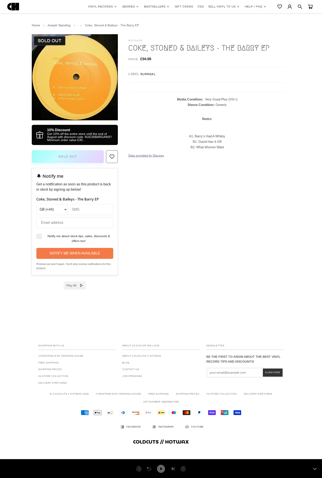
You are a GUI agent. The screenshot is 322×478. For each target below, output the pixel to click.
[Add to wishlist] (112, 156)
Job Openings (132, 376)
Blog (125, 363)
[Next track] (173, 469)
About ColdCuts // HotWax (141, 356)
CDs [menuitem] (201, 6)
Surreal (148, 74)
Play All (73, 285)
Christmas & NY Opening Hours (60, 356)
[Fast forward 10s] (183, 469)
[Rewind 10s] (139, 469)
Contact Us (130, 369)
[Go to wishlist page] (279, 6)
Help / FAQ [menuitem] (253, 6)
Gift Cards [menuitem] (184, 6)
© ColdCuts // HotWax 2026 (69, 394)
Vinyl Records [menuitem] (100, 6)
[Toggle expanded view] (315, 469)
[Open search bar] (300, 7)
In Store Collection (53, 376)
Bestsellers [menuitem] (155, 6)
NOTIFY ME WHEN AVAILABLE (75, 253)
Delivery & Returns (52, 383)
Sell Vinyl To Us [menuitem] (222, 6)
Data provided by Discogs (146, 155)
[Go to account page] (290, 7)
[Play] (161, 469)
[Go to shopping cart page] (310, 7)
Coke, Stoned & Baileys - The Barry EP (112, 25)
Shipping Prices (50, 369)
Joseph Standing (59, 25)
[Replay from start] (149, 469)
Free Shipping (48, 363)
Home (36, 25)
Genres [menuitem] (128, 6)
